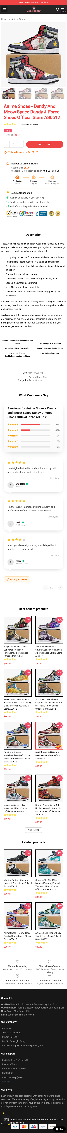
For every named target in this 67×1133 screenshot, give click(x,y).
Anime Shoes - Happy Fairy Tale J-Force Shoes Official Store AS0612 (48, 936)
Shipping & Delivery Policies (15, 1060)
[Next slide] (61, 54)
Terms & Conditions (11, 1032)
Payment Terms (9, 1064)
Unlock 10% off (6, 1119)
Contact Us (7, 1073)
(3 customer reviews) (27, 124)
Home (4, 19)
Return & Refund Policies (14, 1068)
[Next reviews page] (60, 588)
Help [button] (61, 1129)
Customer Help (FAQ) (12, 1077)
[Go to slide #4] (57, 93)
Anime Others (18, 19)
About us (6, 1028)
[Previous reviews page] (45, 588)
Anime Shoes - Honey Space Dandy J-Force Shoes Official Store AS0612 (17, 936)
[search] (58, 9)
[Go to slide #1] (8, 93)
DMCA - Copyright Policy (14, 1041)
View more (34, 830)
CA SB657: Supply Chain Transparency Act (22, 1045)
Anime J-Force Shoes (39, 377)
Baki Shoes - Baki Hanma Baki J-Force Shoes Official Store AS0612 (48, 755)
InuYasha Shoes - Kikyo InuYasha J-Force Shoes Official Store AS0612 (15, 808)
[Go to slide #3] (41, 93)
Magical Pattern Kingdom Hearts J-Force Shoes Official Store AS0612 (18, 883)
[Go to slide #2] (24, 93)
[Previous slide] (6, 54)
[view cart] (63, 9)
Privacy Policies (9, 1037)
